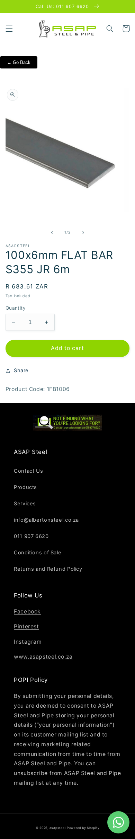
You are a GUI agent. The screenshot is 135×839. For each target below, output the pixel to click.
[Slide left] (52, 232)
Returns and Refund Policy (48, 569)
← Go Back (18, 62)
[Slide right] (83, 232)
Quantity (16, 308)
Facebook (27, 611)
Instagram (28, 641)
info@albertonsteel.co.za (46, 520)
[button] (9, 28)
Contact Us (28, 471)
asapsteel (58, 828)
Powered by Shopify (83, 828)
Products (25, 487)
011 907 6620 (31, 536)
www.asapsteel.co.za (43, 656)
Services (25, 503)
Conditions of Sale (37, 552)
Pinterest (26, 626)
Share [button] (21, 370)
